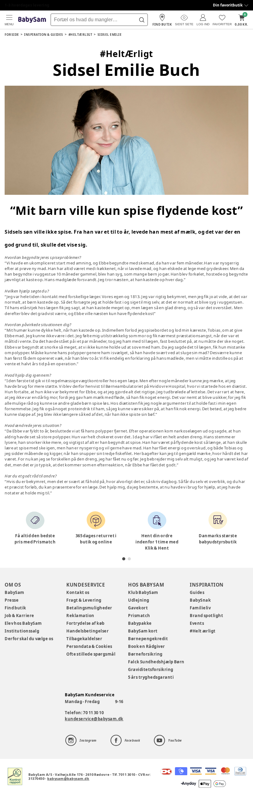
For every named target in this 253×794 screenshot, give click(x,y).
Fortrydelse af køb (85, 623)
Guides (197, 592)
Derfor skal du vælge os (29, 638)
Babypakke (140, 623)
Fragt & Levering (84, 600)
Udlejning (138, 600)
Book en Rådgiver (146, 646)
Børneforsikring (145, 654)
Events (197, 623)
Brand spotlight (206, 615)
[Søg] (141, 20)
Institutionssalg (22, 631)
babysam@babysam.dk (68, 778)
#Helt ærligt (203, 631)
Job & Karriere (19, 615)
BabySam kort (143, 631)
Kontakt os (77, 592)
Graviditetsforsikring (150, 669)
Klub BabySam (143, 592)
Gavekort (138, 608)
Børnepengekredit (148, 638)
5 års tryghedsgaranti (151, 677)
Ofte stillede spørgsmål (90, 654)
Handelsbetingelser (87, 631)
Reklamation (80, 615)
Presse (12, 600)
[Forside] (32, 20)
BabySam (14, 592)
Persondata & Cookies (89, 646)
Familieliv (200, 608)
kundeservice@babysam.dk (94, 719)
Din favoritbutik (228, 5)
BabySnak (200, 600)
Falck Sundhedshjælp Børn (156, 662)
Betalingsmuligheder (89, 608)
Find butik (15, 608)
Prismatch (139, 615)
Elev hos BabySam (23, 623)
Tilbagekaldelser (84, 638)
